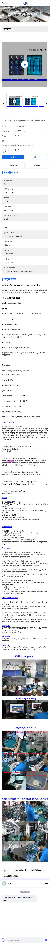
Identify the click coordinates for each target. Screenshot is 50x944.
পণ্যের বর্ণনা (37, 165)
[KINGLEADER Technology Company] (25, 3)
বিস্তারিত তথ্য (13, 165)
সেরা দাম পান (13, 157)
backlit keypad (11, 876)
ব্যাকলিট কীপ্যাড (36, 870)
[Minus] (46, 883)
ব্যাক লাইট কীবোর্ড (20, 870)
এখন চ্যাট (37, 157)
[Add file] (3, 940)
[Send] (46, 940)
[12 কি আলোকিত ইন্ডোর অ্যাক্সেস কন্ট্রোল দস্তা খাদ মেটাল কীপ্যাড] (24, 64)
